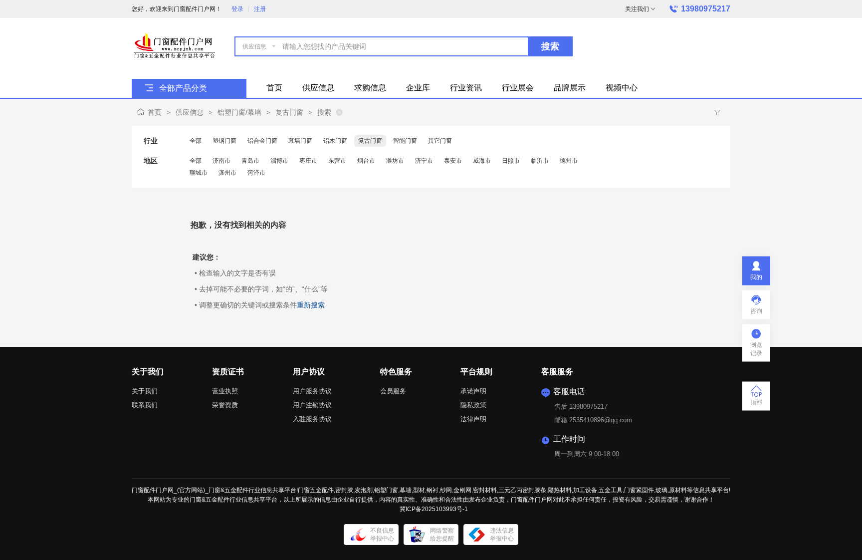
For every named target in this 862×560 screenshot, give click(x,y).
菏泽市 (256, 172)
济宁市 (424, 160)
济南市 (221, 160)
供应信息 (190, 112)
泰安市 (453, 160)
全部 (196, 140)
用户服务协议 (312, 391)
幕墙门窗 (300, 140)
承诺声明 (473, 391)
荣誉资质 (225, 405)
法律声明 (473, 419)
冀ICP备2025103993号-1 (434, 509)
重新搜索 (311, 305)
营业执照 (225, 391)
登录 (237, 8)
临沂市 (540, 160)
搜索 (550, 46)
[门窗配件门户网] (174, 45)
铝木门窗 (335, 140)
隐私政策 (473, 405)
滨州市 (227, 172)
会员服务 (393, 391)
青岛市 (250, 160)
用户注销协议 (312, 405)
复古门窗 (289, 112)
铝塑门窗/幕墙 (239, 112)
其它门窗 (440, 140)
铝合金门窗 (262, 140)
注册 (260, 8)
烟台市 (366, 160)
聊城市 (199, 172)
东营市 (337, 160)
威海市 (482, 160)
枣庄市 (308, 160)
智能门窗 (405, 140)
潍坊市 (395, 160)
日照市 (511, 160)
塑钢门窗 (224, 140)
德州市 (569, 160)
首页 (155, 112)
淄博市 (279, 160)
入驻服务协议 (312, 419)
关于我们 (145, 391)
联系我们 (145, 405)
